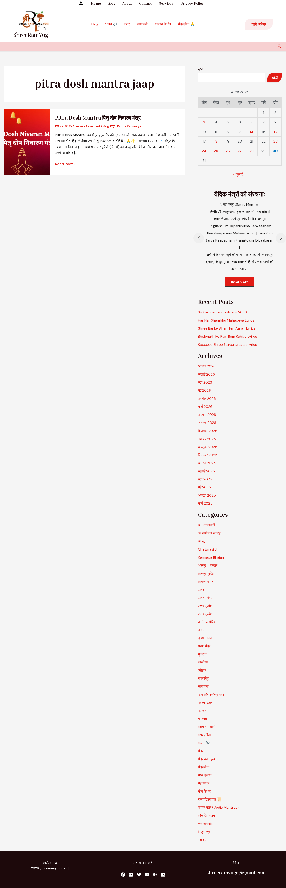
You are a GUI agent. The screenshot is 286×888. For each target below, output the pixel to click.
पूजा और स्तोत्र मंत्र (211, 694)
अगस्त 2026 (207, 366)
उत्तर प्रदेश (205, 605)
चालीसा (203, 662)
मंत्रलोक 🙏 (186, 24)
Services (166, 3)
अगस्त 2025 (207, 463)
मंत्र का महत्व (206, 759)
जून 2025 (205, 479)
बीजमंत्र (203, 718)
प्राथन (202, 710)
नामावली (142, 24)
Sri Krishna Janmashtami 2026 (222, 312)
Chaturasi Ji (207, 549)
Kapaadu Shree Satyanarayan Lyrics (227, 344)
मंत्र (127, 24)
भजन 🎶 (111, 24)
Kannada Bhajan (211, 557)
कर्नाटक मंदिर (206, 622)
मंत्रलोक (203, 767)
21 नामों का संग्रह (209, 533)
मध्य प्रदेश (204, 775)
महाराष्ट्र (203, 783)
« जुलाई (238, 174)
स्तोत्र (202, 839)
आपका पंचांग (206, 581)
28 (252, 151)
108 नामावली (206, 525)
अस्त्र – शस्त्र (208, 565)
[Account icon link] (81, 3)
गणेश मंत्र (204, 646)
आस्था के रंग (163, 24)
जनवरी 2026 (207, 422)
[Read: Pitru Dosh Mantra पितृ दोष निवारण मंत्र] (27, 141)
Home (96, 3)
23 (275, 141)
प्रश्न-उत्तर (205, 702)
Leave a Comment (87, 126)
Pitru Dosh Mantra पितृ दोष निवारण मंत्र (98, 118)
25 (216, 151)
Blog (111, 3)
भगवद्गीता (204, 734)
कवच (201, 630)
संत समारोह (205, 823)
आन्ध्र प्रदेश (206, 573)
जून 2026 (205, 382)
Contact (145, 3)
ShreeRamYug (30, 35)
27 (240, 151)
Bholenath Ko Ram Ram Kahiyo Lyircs (227, 336)
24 (204, 151)
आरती (202, 589)
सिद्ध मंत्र (204, 831)
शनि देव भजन (206, 815)
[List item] (123, 874)
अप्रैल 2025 (207, 495)
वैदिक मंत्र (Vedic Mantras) (218, 807)
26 (228, 151)
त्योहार (202, 670)
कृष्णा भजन (205, 638)
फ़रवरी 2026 (207, 414)
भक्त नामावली (206, 726)
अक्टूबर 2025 (207, 447)
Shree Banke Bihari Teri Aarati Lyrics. (227, 328)
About (127, 3)
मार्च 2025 (205, 503)
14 (251, 132)
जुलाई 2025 (206, 471)
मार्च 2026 (205, 406)
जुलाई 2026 (206, 374)
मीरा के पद (204, 791)
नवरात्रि (203, 678)
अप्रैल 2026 (207, 398)
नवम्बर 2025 (207, 438)
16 (275, 132)
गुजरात (202, 654)
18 (215, 141)
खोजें (200, 69)
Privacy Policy (192, 3)
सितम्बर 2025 (207, 455)
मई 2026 (204, 390)
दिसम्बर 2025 (207, 430)
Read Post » (65, 163)
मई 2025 (204, 487)
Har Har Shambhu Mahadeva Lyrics (226, 320)
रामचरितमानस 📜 (209, 799)
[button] (259, 24)
